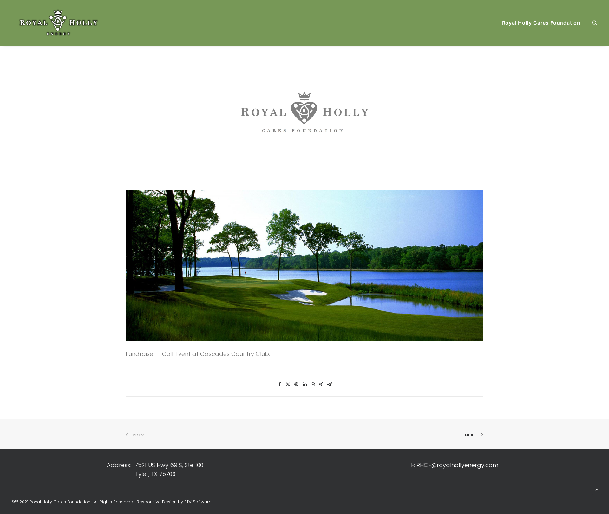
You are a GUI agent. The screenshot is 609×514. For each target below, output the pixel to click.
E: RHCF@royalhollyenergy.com (454, 465)
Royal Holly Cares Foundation (541, 23)
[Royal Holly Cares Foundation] (59, 23)
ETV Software (198, 502)
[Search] (595, 23)
